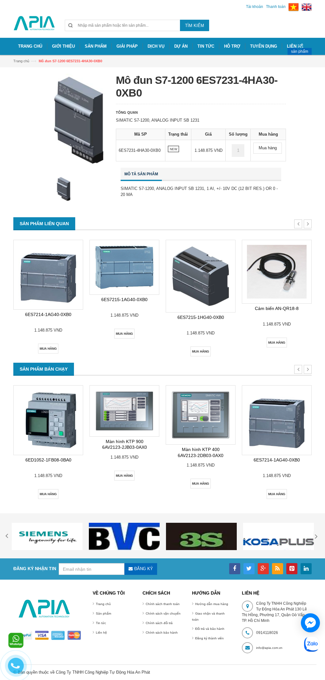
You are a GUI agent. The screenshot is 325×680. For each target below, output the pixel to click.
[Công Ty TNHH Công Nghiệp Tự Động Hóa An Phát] (34, 26)
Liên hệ (101, 632)
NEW (173, 149)
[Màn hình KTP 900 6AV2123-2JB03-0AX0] (124, 411)
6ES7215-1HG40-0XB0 (200, 317)
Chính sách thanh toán (163, 604)
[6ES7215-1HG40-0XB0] (200, 276)
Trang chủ (103, 604)
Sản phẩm (103, 613)
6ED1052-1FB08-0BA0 (48, 459)
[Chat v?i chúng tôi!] (310, 622)
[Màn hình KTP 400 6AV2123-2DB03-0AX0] (200, 415)
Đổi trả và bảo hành (209, 628)
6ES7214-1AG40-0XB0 (48, 314)
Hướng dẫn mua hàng (211, 604)
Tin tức (101, 623)
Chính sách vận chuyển (163, 613)
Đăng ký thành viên (209, 638)
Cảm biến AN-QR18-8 (277, 308)
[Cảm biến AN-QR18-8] (277, 272)
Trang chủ (21, 61)
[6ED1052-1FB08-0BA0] (48, 420)
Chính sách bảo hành (162, 632)
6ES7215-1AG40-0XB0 (124, 299)
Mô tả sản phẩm (141, 174)
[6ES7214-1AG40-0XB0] (48, 275)
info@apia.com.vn (269, 648)
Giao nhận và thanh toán (208, 616)
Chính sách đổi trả (159, 623)
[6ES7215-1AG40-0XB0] (124, 267)
